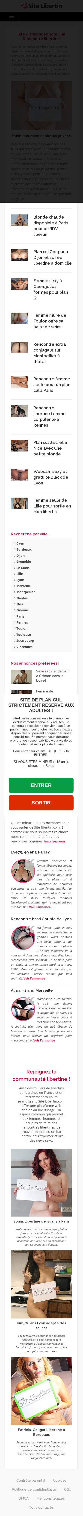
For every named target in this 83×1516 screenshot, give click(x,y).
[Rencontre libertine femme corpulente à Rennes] (19, 410)
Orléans (22, 610)
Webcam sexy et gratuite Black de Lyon (50, 477)
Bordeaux (23, 549)
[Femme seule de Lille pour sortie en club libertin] (19, 503)
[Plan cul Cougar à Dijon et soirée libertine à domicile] (19, 254)
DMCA (23, 1498)
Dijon (20, 555)
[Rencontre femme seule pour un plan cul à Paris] (19, 382)
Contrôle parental (30, 1480)
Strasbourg (24, 640)
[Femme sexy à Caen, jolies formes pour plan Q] (19, 283)
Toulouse (23, 634)
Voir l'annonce (40, 907)
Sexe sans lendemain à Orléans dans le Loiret (52, 675)
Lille (19, 574)
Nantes (21, 598)
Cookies (60, 1480)
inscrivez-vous (54, 841)
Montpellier (25, 592)
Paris (19, 616)
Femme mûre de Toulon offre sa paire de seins (49, 321)
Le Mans (22, 568)
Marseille (23, 586)
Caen (19, 543)
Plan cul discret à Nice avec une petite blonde (50, 448)
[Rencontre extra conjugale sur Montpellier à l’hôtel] (19, 347)
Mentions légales (50, 1498)
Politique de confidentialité (34, 1489)
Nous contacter (41, 1507)
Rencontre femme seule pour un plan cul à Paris (51, 384)
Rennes (21, 622)
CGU (67, 1489)
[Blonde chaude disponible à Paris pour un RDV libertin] (19, 220)
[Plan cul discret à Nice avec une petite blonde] (19, 445)
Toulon (21, 628)
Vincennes (24, 647)
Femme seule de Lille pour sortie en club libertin (52, 506)
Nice (19, 604)
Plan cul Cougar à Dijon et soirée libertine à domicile (52, 257)
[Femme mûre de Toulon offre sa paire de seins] (19, 318)
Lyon (19, 580)
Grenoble (23, 561)
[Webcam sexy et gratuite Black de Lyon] (19, 474)
